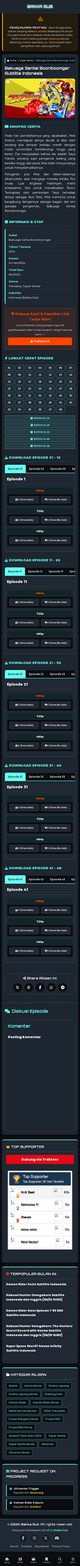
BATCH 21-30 (42, 432)
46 (40, 409)
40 (50, 402)
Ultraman (47, 1444)
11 (40, 374)
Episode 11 (15, 571)
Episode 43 (57, 879)
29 (9, 395)
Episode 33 (57, 776)
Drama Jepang (59, 1386)
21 (70, 381)
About (14, 1546)
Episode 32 (36, 776)
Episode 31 (15, 776)
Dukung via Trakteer (40, 1159)
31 (29, 395)
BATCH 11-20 (42, 425)
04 (40, 367)
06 (60, 367)
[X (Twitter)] (46, 1538)
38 (29, 402)
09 (19, 374)
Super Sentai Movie (21, 1444)
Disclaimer (42, 1546)
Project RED (52, 1419)
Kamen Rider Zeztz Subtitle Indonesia (36, 1284)
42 (70, 402)
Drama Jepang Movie (23, 1394)
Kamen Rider (17, 1402)
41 (60, 402)
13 (60, 374)
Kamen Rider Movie (46, 1402)
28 (70, 388)
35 (70, 395)
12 (50, 374)
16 (19, 381)
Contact (26, 1546)
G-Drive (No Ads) (57, 499)
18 (40, 381)
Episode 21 (15, 674)
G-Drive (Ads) (25, 499)
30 (19, 395)
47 (50, 409)
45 (29, 409)
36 (9, 402)
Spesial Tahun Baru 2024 (25, 1436)
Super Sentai (26, 60)
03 (29, 367)
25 (40, 388)
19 (50, 381)
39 (40, 402)
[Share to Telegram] (62, 987)
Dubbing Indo (54, 1394)
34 (60, 395)
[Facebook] (23, 1538)
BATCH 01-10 (42, 418)
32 (40, 395)
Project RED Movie (20, 1427)
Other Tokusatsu (54, 1411)
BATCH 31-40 (42, 439)
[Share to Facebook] (40, 987)
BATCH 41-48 (42, 446)
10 (29, 374)
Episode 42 (36, 879)
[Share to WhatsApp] (51, 987)
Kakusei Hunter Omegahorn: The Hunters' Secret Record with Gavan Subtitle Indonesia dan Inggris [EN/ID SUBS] (39, 1330)
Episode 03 (58, 468)
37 (19, 402)
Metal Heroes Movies (23, 1411)
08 (9, 374)
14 (70, 374)
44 (19, 409)
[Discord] (57, 1538)
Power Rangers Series (23, 1419)
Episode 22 (36, 674)
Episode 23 (57, 674)
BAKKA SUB (40, 6)
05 (50, 367)
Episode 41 (15, 879)
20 (60, 381)
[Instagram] (34, 1538)
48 (60, 409)
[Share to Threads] (28, 987)
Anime (13, 1386)
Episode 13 (56, 571)
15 (9, 381)
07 (70, 367)
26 (50, 388)
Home (13, 60)
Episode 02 (36, 468)
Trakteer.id (41, 341)
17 (29, 381)
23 (19, 388)
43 (9, 409)
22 (9, 388)
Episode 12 (35, 571)
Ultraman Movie (19, 1452)
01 (9, 367)
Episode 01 (15, 468)
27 (60, 388)
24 (29, 388)
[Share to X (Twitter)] (17, 987)
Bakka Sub (61, 1530)
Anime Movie (33, 1386)
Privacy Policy (61, 1546)
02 (19, 367)
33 (50, 395)
